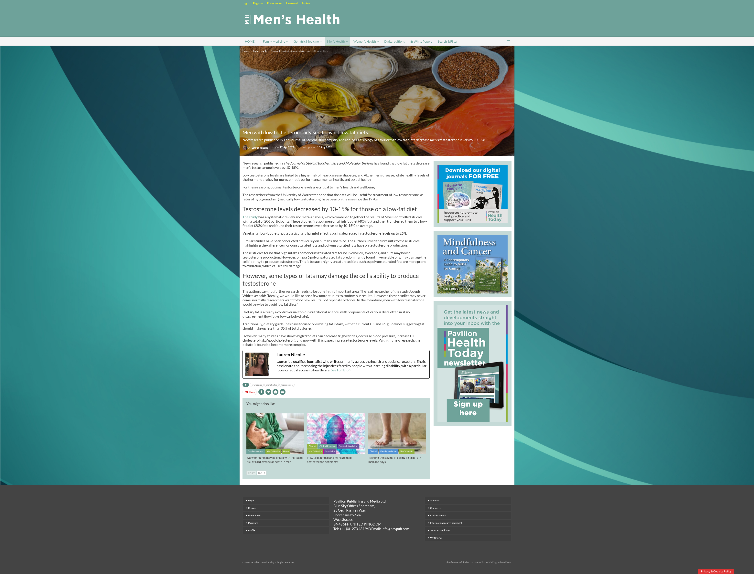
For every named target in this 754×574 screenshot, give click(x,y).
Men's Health (273, 451)
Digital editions (394, 41)
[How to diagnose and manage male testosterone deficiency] (336, 433)
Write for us (436, 537)
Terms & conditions (440, 530)
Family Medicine (274, 41)
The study (250, 217)
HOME (249, 41)
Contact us (435, 507)
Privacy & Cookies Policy (716, 571)
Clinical (312, 446)
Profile (306, 3)
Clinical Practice (327, 446)
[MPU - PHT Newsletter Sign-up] (472, 363)
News (286, 451)
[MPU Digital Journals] (472, 193)
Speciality (330, 451)
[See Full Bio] (350, 370)
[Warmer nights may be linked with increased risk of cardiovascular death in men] (275, 433)
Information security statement (446, 522)
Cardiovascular (256, 451)
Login (245, 3)
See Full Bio (340, 370)
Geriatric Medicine (306, 41)
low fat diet (257, 385)
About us (434, 500)
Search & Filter (448, 41)
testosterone (287, 385)
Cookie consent (438, 515)
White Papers (423, 41)
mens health (271, 385)
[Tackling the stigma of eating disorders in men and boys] (397, 433)
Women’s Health (364, 41)
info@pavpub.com (395, 528)
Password (292, 3)
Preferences (274, 3)
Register (258, 3)
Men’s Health (336, 41)
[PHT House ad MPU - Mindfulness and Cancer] (472, 263)
